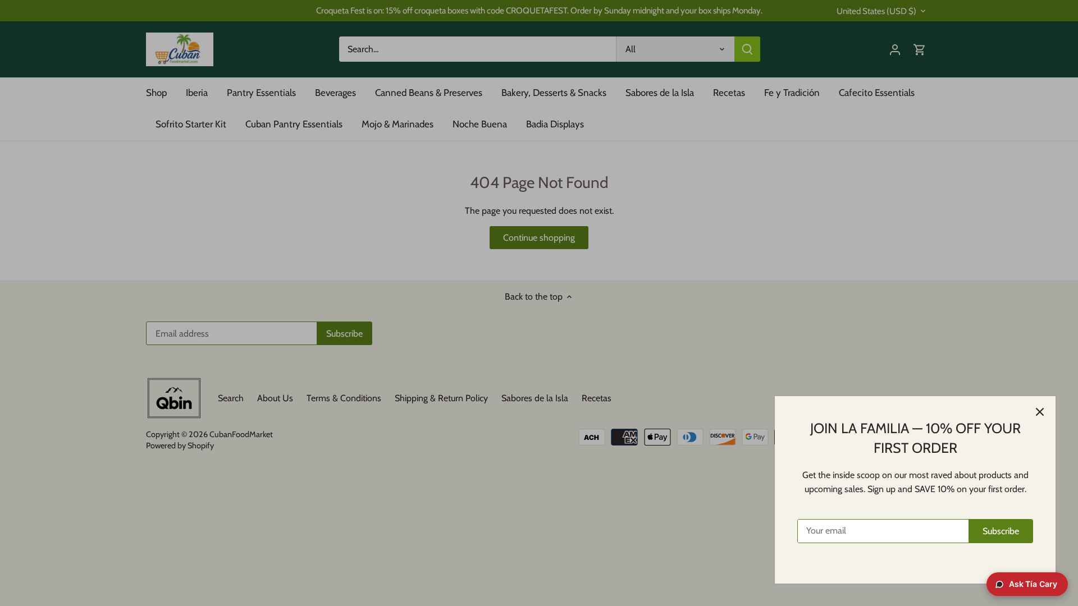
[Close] (1039, 412)
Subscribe (1001, 531)
